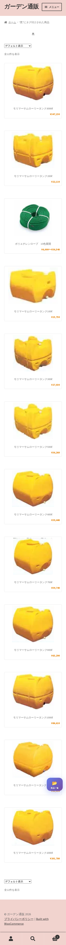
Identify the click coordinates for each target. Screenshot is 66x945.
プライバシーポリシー (19, 919)
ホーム (12, 22)
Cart (51, 935)
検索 (33, 939)
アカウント (11, 939)
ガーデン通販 (21, 6)
